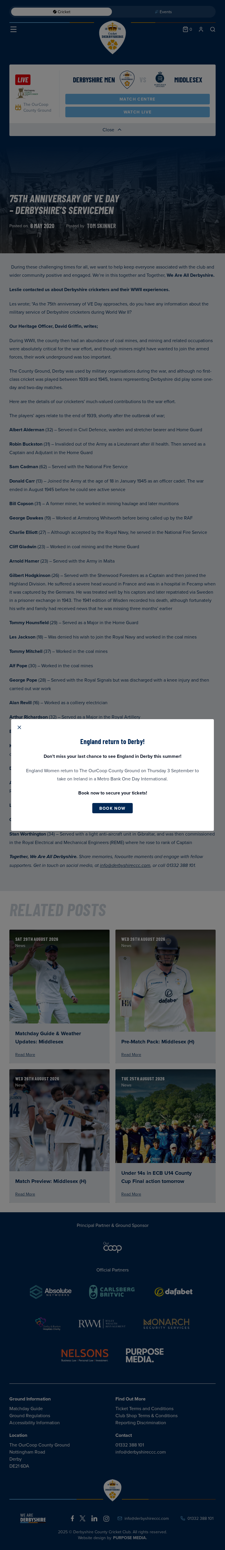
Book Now (112, 808)
